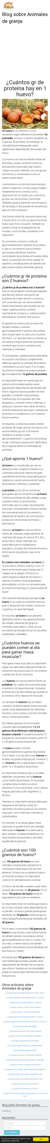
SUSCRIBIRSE (12, 1132)
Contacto (6, 1111)
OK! (41, 1139)
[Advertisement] (25, 50)
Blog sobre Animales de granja (25, 18)
